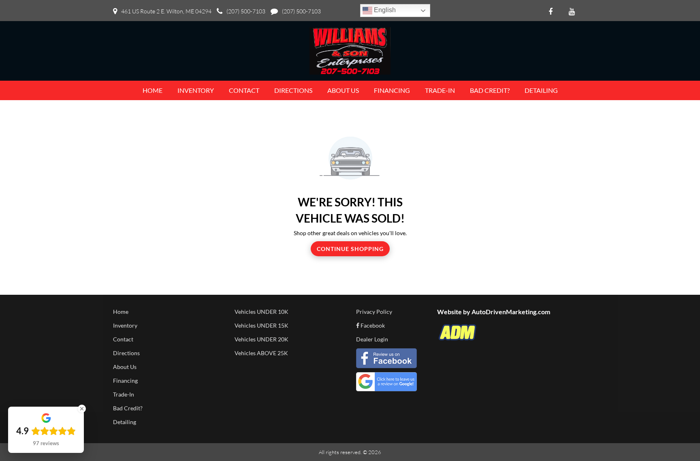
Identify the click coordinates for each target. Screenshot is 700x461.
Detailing (124, 421)
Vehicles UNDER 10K (261, 311)
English (384, 9)
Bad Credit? (128, 408)
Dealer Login (372, 339)
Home (120, 311)
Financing (125, 380)
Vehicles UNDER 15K (261, 325)
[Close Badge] (82, 409)
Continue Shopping (350, 248)
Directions (126, 353)
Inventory (125, 325)
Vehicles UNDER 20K (261, 339)
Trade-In (123, 394)
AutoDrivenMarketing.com (511, 311)
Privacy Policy (374, 311)
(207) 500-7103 (245, 11)
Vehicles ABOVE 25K (261, 353)
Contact (123, 339)
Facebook (372, 325)
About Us (125, 366)
